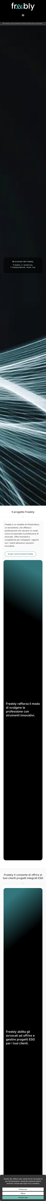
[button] (23, 15)
